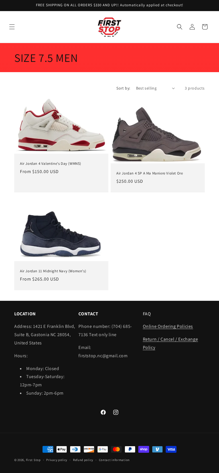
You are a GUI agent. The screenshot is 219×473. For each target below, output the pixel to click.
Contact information (114, 460)
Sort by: (123, 88)
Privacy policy (56, 460)
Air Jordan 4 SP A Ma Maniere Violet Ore (149, 173)
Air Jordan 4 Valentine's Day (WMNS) (50, 163)
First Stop (33, 460)
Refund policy (83, 460)
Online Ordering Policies (168, 326)
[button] (12, 27)
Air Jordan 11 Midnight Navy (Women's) (53, 271)
